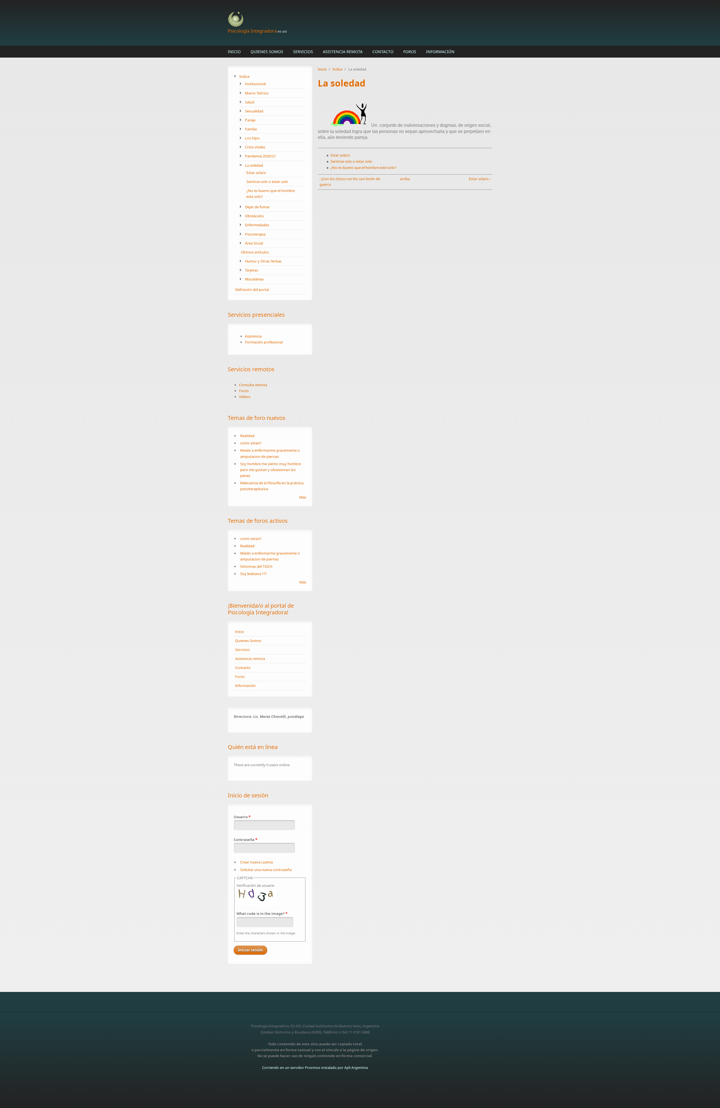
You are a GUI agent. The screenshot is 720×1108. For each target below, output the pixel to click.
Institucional (255, 83)
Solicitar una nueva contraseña (266, 869)
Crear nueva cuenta (256, 862)
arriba (403, 178)
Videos (244, 396)
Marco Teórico (257, 93)
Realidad (247, 435)
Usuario (242, 816)
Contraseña (245, 839)
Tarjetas (251, 270)
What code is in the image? (262, 913)
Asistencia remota (343, 51)
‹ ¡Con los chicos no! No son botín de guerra (350, 181)
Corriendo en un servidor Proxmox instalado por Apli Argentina (315, 1067)
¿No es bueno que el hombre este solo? (363, 167)
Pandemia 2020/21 (260, 156)
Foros (409, 51)
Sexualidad (254, 111)
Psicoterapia (255, 234)
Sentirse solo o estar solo (267, 181)
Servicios (303, 51)
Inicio (234, 51)
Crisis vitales (255, 147)
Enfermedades (257, 224)
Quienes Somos (267, 51)
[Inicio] (315, 19)
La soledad (254, 165)
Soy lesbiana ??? (253, 573)
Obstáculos (254, 215)
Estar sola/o (256, 172)
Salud (249, 102)
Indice (244, 76)
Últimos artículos (255, 252)
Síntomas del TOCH (256, 566)
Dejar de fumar (257, 206)
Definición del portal (252, 289)
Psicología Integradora (252, 31)
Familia (251, 129)
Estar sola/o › (479, 178)
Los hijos (252, 138)
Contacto (382, 51)
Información (440, 51)
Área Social (254, 243)
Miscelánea (254, 279)
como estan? (251, 443)
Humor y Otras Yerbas (263, 261)
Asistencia (253, 336)
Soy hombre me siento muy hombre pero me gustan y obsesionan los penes (270, 469)
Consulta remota (253, 384)
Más (302, 497)
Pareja (250, 120)
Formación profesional (264, 342)
